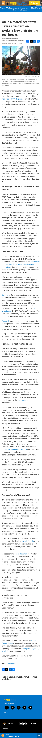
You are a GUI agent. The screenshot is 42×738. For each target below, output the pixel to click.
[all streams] (39, 735)
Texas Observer (21, 554)
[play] (3, 736)
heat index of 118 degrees (12, 99)
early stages (22, 400)
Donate (35, 3)
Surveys (5, 295)
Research (5, 321)
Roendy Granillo (28, 541)
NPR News (11, 663)
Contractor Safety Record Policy (14, 449)
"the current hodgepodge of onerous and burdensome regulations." (21, 264)
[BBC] (13, 723)
